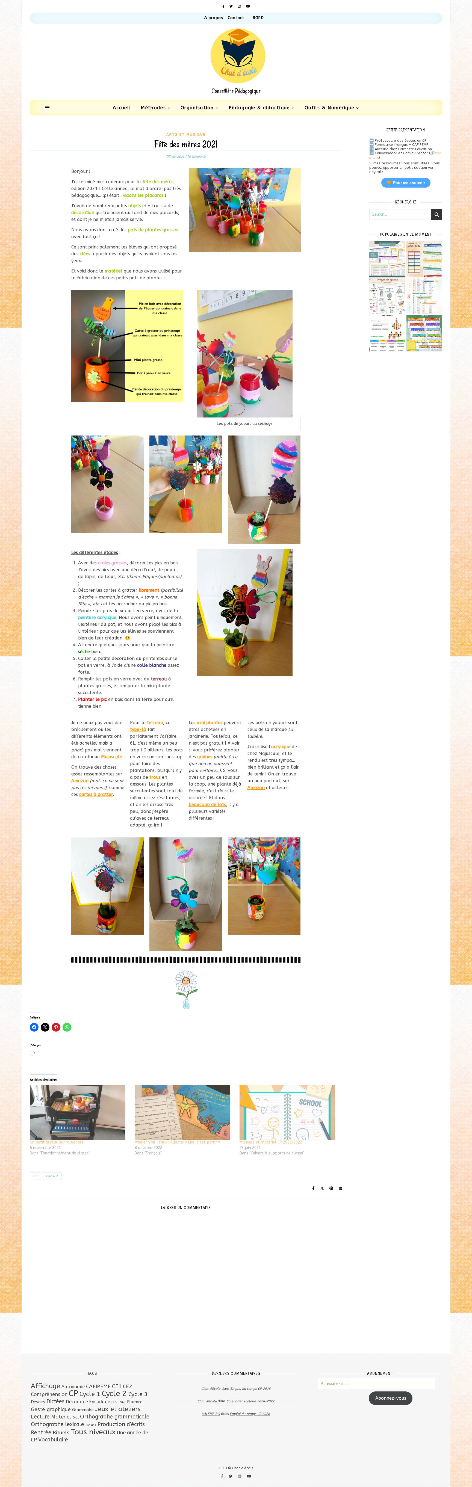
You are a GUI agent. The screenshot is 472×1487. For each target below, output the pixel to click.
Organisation (197, 107)
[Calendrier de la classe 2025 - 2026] (424, 333)
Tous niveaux (93, 1431)
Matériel (61, 1417)
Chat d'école (210, 1389)
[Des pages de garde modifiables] (387, 297)
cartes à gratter (96, 794)
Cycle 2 (52, 1176)
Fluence (135, 1401)
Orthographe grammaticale (114, 1417)
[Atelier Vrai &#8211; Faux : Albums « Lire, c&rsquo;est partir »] (184, 1112)
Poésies (90, 1425)
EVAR (122, 1402)
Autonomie (73, 1386)
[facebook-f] (224, 6)
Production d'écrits (121, 1424)
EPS (114, 1402)
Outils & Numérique (329, 107)
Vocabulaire (53, 1439)
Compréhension (49, 1394)
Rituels (61, 1432)
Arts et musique (186, 134)
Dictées (55, 1401)
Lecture (40, 1417)
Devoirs (38, 1401)
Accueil (122, 107)
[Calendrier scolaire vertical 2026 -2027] (424, 297)
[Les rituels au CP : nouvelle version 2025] (387, 333)
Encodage (99, 1401)
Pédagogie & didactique (259, 107)
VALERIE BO (211, 1414)
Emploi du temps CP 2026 (250, 1389)
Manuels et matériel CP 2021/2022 (271, 1142)
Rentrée (41, 1432)
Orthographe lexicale (57, 1424)
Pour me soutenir (406, 182)
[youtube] (248, 6)
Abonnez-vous (390, 1398)
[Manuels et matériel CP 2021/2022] (289, 1112)
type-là (138, 729)
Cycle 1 (90, 1394)
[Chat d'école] (236, 62)
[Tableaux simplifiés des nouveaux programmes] (387, 259)
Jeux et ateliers (117, 1409)
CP (35, 1176)
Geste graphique (51, 1409)
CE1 (117, 1386)
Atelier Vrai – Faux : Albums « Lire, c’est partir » (177, 1142)
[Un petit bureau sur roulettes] (79, 1112)
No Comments (196, 156)
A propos (213, 18)
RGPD (258, 18)
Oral (75, 1417)
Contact (236, 18)
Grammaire (83, 1409)
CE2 (127, 1386)
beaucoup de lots (207, 804)
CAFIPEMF (98, 1386)
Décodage (77, 1401)
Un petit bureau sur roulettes (56, 1142)
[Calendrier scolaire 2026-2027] (424, 259)
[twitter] (231, 6)
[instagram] (240, 6)
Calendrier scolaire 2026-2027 (250, 1401)
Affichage (45, 1386)
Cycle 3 (138, 1394)
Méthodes (153, 107)
